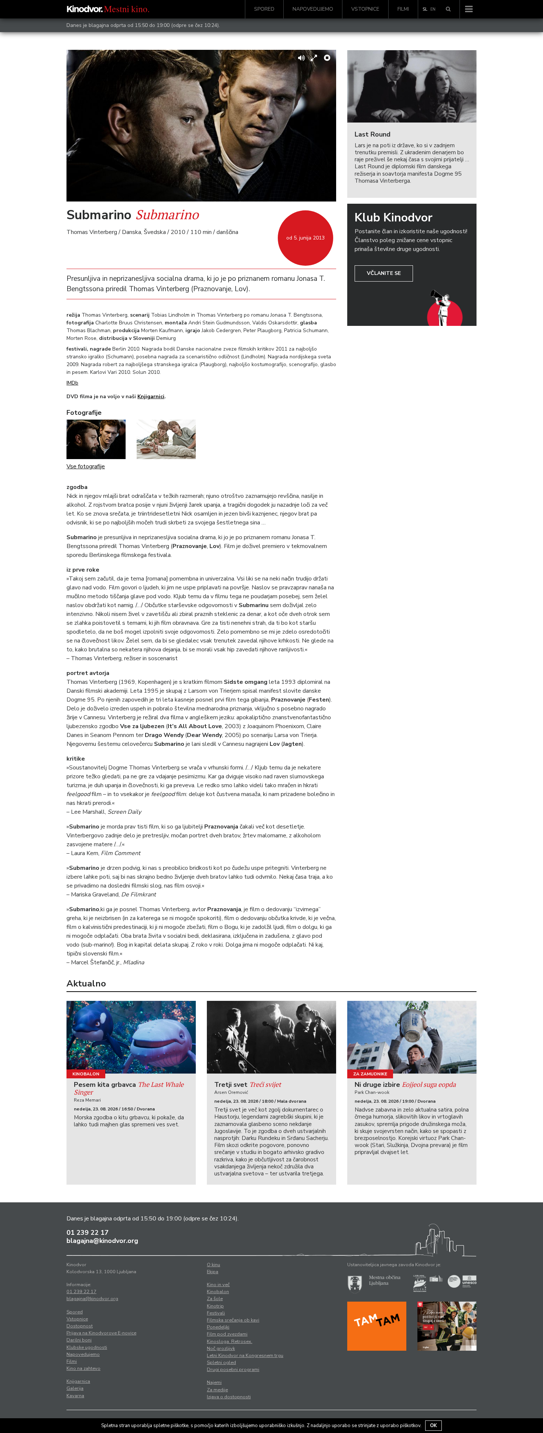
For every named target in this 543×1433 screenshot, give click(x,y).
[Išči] (448, 9)
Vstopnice (365, 9)
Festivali (216, 1313)
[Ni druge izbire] (412, 1037)
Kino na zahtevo (83, 1368)
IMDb (72, 382)
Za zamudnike (370, 1074)
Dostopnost (79, 1326)
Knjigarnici (150, 396)
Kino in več (218, 1284)
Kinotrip (215, 1306)
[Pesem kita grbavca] (131, 1037)
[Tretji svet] (271, 1037)
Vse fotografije (85, 466)
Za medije (217, 1390)
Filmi (403, 9)
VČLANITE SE (384, 273)
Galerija (74, 1388)
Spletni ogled (221, 1362)
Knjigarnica (78, 1381)
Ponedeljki (218, 1327)
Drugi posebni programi (233, 1369)
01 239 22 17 (87, 1232)
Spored (264, 9)
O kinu (213, 1264)
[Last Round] (412, 86)
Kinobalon (85, 1074)
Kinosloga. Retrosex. (229, 1341)
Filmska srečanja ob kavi (233, 1320)
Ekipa (212, 1271)
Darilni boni (79, 1340)
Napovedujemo (313, 9)
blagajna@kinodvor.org (102, 1240)
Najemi (214, 1382)
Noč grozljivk (221, 1348)
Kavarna (75, 1395)
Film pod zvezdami (227, 1334)
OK (433, 1425)
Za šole (215, 1298)
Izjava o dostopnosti (229, 1397)
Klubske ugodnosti (86, 1347)
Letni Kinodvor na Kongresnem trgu (245, 1355)
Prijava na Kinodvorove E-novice (101, 1333)
